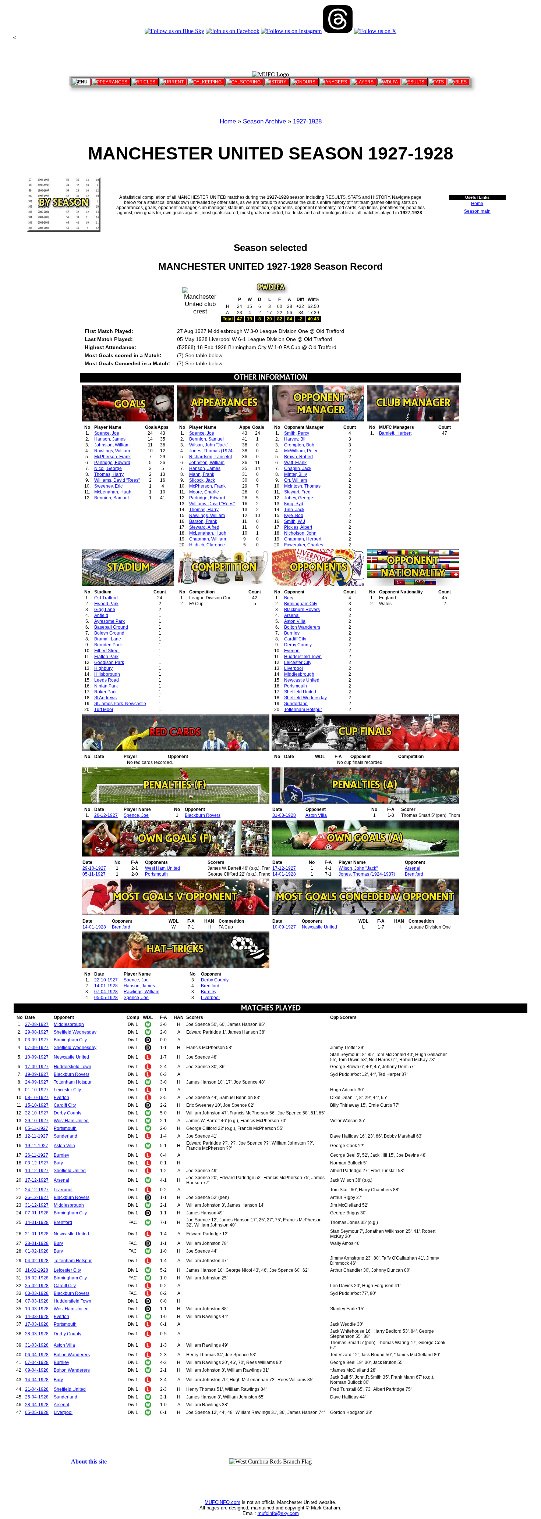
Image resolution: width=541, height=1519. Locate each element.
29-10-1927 (94, 868)
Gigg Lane (104, 609)
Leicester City (297, 662)
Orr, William (295, 480)
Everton (292, 650)
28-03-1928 (37, 1333)
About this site (89, 1461)
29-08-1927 (37, 1032)
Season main (477, 211)
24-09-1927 (37, 1082)
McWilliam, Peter (301, 450)
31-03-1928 (284, 815)
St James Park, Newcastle (120, 703)
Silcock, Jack (202, 480)
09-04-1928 (37, 1370)
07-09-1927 (37, 1047)
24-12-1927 (37, 1189)
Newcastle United (301, 680)
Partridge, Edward (112, 462)
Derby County (298, 644)
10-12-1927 (37, 1170)
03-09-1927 (37, 1039)
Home (228, 121)
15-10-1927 (37, 1105)
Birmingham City (300, 603)
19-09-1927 (37, 1074)
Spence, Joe (106, 433)
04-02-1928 (37, 1260)
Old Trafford (106, 597)
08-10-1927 (37, 1097)
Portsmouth (295, 686)
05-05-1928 (106, 997)
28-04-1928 (37, 1404)
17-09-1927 (37, 1066)
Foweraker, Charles (303, 544)
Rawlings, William (112, 450)
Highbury (103, 668)
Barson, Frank (203, 521)
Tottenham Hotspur (303, 709)
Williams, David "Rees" (117, 480)
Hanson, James (109, 439)
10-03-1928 (37, 1308)
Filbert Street (107, 650)
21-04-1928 (37, 1389)
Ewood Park (106, 603)
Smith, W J (294, 521)
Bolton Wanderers (302, 627)
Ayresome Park (109, 621)
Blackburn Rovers (302, 609)
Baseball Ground (111, 627)
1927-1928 (307, 121)
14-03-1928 (37, 1316)
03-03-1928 (37, 1293)
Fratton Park (106, 656)
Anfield (101, 615)
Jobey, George (298, 497)
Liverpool (293, 668)
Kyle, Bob (293, 515)
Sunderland (296, 703)
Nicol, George (108, 468)
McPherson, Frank (112, 456)
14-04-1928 (37, 1379)
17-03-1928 (37, 1324)
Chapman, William (207, 539)
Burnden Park (108, 644)
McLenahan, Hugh (112, 492)
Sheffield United (300, 691)
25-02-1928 (37, 1285)
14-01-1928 (284, 874)
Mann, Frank (201, 474)
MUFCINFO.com (222, 1502)
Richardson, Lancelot (210, 456)
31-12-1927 (37, 1205)
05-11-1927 (94, 874)
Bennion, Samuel (111, 497)
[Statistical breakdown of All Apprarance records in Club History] (110, 82)
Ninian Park (106, 686)
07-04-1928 (106, 991)
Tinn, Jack (294, 509)
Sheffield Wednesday (305, 697)
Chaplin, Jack (297, 468)
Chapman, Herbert (302, 539)
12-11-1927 (36, 1136)
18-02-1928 (37, 1278)
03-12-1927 (37, 1163)
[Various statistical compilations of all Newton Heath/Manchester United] (437, 82)
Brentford (414, 874)
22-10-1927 (106, 980)
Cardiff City (295, 639)
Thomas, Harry (109, 474)
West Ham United (162, 868)
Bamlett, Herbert (395, 433)
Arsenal (292, 615)
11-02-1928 (36, 1270)
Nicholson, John (300, 533)
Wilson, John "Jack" (208, 445)
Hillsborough (107, 674)
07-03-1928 (37, 1301)
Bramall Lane (107, 639)
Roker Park (105, 691)
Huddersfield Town (303, 656)
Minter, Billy (295, 474)
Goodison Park (109, 662)
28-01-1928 (37, 1243)
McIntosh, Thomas (302, 486)
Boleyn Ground (109, 633)
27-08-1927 (37, 1024)
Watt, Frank (295, 462)
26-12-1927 (106, 815)
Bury (288, 597)
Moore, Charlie (204, 492)
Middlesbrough (299, 674)
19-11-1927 (36, 1145)
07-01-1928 (37, 1212)
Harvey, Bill (295, 439)
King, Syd (293, 503)
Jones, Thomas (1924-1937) (217, 450)
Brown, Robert (298, 456)
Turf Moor (103, 709)
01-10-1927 (37, 1089)
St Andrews (105, 697)
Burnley (292, 633)
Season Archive (264, 121)
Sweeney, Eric (108, 486)
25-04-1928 (37, 1397)
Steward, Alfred (204, 527)
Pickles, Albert (298, 527)
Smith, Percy (296, 433)
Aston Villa (294, 621)
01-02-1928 (37, 1251)
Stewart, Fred (297, 492)
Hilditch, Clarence (207, 544)
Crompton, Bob (299, 445)
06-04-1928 (37, 1354)
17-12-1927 (284, 868)
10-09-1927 (284, 927)
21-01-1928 (37, 1233)
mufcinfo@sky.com (278, 1513)
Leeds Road (106, 680)
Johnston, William (112, 445)
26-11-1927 (36, 1155)
